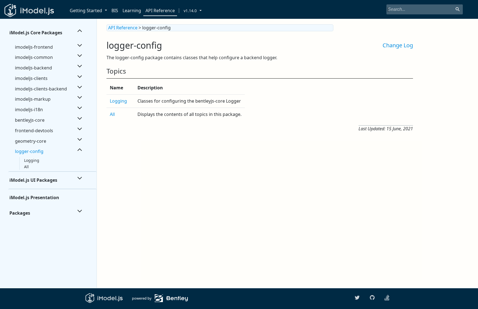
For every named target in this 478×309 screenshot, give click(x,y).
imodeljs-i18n (29, 110)
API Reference (160, 10)
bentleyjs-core (30, 120)
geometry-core (30, 141)
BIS (114, 10)
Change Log (398, 45)
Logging (31, 160)
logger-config (29, 151)
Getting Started (86, 10)
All (26, 166)
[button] (107, 10)
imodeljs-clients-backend (41, 89)
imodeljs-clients (31, 78)
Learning (132, 10)
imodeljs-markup (33, 99)
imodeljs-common (34, 57)
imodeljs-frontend (34, 47)
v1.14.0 (190, 10)
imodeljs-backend (33, 68)
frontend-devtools (34, 131)
